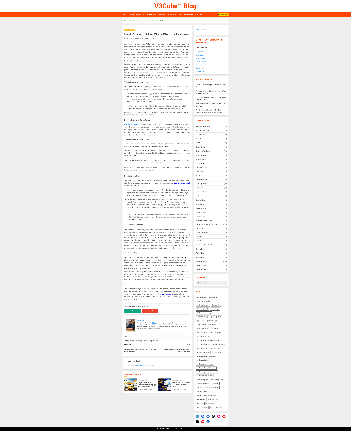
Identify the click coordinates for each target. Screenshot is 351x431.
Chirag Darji (128, 38)
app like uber (213, 297)
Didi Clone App (200, 163)
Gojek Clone (199, 55)
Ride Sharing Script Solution (205, 245)
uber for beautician (216, 407)
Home (124, 14)
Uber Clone (199, 52)
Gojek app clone (134, 14)
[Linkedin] (126, 337)
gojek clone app (212, 321)
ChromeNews (180, 429)
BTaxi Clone (199, 139)
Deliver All (199, 65)
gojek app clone (216, 317)
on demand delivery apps (167, 14)
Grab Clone (199, 188)
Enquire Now (200, 71)
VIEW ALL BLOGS (201, 30)
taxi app (199, 387)
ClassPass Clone (201, 155)
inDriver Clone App (203, 344)
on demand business (203, 360)
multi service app (216, 348)
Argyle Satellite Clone (203, 127)
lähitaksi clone (200, 200)
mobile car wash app (218, 344)
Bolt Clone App (200, 135)
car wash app (215, 309)
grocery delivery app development (208, 340)
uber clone (155, 340)
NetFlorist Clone (201, 212)
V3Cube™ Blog (175, 6)
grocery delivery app (203, 336)
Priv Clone (199, 237)
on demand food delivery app (206, 368)
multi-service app (202, 348)
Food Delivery (200, 58)
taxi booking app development (206, 395)
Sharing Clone (200, 249)
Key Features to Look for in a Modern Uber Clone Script (181, 385)
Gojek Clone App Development (206, 325)
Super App (215, 384)
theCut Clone (200, 257)
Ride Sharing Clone (217, 380)
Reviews (198, 241)
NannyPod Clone (201, 208)
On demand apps (217, 352)
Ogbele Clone (200, 216)
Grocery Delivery (201, 61)
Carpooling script (202, 309)
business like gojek (203, 305)
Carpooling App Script (203, 151)
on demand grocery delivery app (207, 372)
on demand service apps (205, 376)
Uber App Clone (146, 340)
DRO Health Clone (201, 167)
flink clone (199, 175)
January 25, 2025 (139, 38)
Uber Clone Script (149, 14)
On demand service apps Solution (191, 14)
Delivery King (200, 68)
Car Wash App (200, 143)
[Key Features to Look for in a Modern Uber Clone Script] (164, 384)
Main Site (224, 14)
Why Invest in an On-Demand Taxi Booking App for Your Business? (147, 385)
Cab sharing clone (131, 124)
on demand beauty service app (206, 356)
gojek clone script (202, 328)
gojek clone (200, 321)
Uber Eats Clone (201, 265)
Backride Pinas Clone (203, 131)
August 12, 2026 (178, 389)
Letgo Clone (200, 204)
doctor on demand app (204, 313)
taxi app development (212, 387)
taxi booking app (202, 391)
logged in (139, 365)
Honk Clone (199, 196)
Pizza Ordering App (202, 233)
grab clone (214, 328)
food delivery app (201, 180)
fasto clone (199, 171)
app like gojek (201, 297)
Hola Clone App (201, 192)
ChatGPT (132, 311)
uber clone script (202, 407)
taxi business (201, 399)
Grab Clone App (202, 332)
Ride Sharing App (202, 380)
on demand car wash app (205, 364)
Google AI (150, 311)
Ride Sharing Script (203, 384)
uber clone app (211, 403)
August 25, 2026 (144, 389)
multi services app (203, 352)
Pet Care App (200, 228)
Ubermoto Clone (201, 269)
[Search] (215, 14)
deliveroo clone (201, 159)
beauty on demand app (204, 301)
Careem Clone (200, 147)
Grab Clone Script (215, 332)
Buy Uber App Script (135, 340)
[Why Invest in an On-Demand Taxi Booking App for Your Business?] (130, 384)
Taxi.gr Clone (200, 253)
